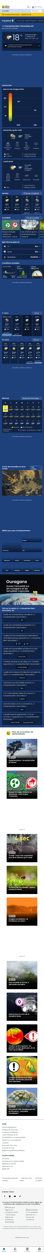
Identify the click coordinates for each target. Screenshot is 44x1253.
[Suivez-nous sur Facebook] (4, 1196)
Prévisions (35, 11)
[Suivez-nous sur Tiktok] (20, 1196)
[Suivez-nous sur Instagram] (9, 1196)
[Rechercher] (28, 7)
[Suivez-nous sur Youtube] (14, 1196)
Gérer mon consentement (11, 1140)
